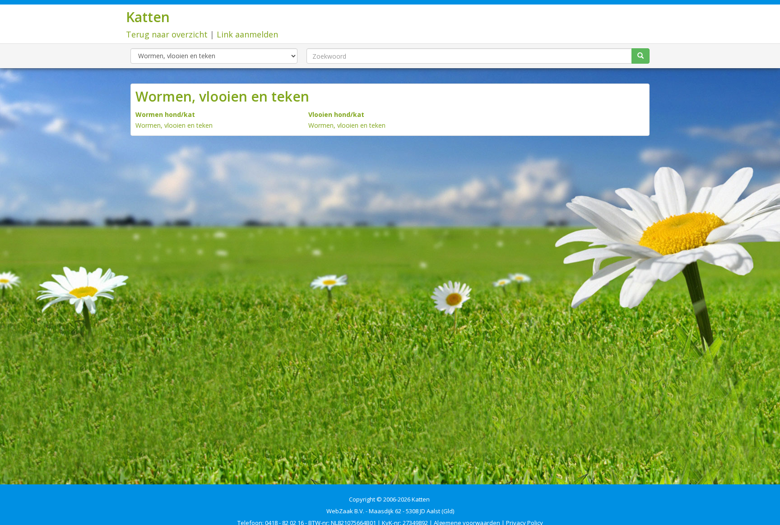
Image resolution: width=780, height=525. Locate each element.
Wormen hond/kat (165, 114)
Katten (148, 17)
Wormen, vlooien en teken (174, 125)
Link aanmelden (247, 34)
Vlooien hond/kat (336, 114)
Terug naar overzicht (167, 34)
